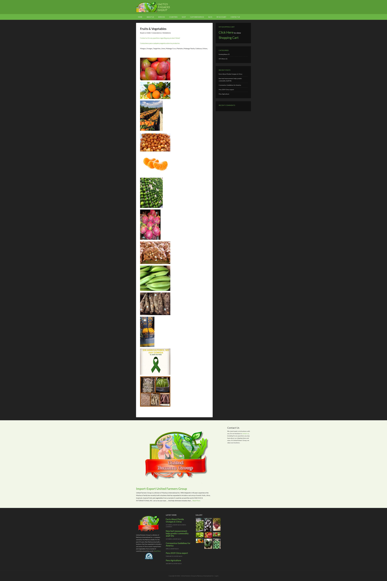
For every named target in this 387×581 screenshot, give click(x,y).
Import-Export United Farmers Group (161, 488)
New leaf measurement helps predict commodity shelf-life (177, 533)
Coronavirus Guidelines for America (230, 85)
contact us (245, 433)
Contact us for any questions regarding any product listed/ (160, 38)
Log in (216, 576)
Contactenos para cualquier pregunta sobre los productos (160, 43)
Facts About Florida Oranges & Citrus (230, 74)
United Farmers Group (153, 7)
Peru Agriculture (224, 94)
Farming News (223, 54)
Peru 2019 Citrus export (226, 89)
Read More (196, 500)
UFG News (222, 59)
